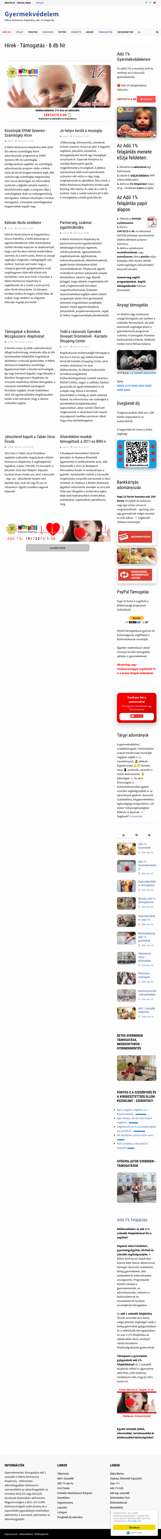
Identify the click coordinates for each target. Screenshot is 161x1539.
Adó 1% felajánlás (132, 1219)
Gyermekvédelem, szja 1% (146, 917)
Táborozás (63, 1473)
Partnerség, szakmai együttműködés (76, 225)
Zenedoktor (63, 1497)
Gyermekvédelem (32, 14)
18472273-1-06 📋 (58, 115)
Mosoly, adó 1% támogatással (146, 900)
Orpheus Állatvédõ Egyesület (126, 1478)
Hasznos (47, 32)
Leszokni (62, 1507)
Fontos (32, 32)
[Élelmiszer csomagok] (126, 974)
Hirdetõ (76, 32)
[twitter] (150, 2)
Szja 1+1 (115, 1483)
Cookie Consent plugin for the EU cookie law (134, 1532)
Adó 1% (7, 32)
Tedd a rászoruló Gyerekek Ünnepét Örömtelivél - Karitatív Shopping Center (84, 336)
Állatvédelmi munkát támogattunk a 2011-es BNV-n (83, 439)
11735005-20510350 (143, 373)
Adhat (90, 32)
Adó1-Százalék (65, 1478)
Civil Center (63, 1488)
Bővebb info (135, 1521)
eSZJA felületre (140, 175)
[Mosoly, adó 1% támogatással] (126, 899)
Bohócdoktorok (118, 1502)
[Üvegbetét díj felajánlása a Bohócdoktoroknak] (136, 454)
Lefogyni (62, 1512)
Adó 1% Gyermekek (144, 845)
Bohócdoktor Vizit (120, 1497)
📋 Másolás (146, 99)
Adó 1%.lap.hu (65, 1483)
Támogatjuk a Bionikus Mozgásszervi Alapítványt (24, 334)
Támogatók (105, 32)
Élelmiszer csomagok (144, 975)
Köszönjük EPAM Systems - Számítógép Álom (26, 133)
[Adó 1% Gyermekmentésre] (126, 862)
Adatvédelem (26, 1534)
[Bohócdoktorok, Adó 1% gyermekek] (126, 934)
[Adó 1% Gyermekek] (126, 844)
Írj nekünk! (136, 816)
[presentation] (123, 835)
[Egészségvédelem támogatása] (126, 882)
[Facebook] (146, 2)
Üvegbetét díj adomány (70, 1517)
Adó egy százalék (119, 1493)
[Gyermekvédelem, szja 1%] (126, 916)
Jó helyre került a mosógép (81, 130)
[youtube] (154, 2)
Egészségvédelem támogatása (147, 883)
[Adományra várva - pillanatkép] (126, 954)
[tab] (123, 835)
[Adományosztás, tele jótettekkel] (126, 991)
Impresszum (11, 1534)
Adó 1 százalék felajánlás (146, 1010)
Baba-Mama (117, 1473)
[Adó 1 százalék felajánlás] (126, 1009)
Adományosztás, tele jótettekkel (147, 992)
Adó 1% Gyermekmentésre (147, 865)
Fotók (62, 32)
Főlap (19, 32)
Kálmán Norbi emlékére (23, 222)
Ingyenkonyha (65, 1502)
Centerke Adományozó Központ (74, 1493)
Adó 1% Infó (116, 1488)
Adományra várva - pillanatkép (144, 957)
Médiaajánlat (41, 1534)
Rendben (134, 1527)
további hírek (57, 548)
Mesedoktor (125, 32)
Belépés (40, 2)
